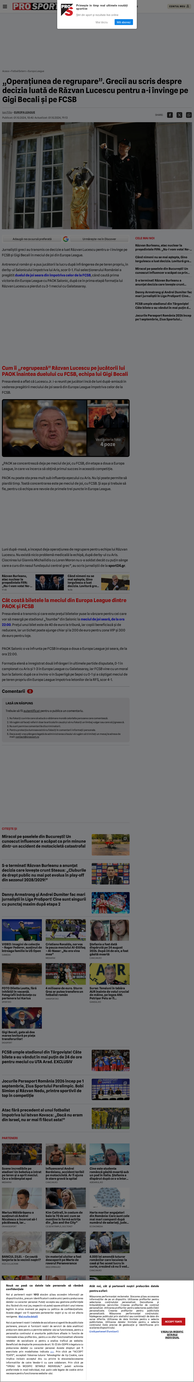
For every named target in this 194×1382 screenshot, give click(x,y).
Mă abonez (124, 22)
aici (52, 1352)
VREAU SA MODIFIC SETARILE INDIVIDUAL (172, 1334)
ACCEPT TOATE (173, 1321)
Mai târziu (102, 22)
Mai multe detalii (28, 1316)
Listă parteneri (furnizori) (103, 1331)
